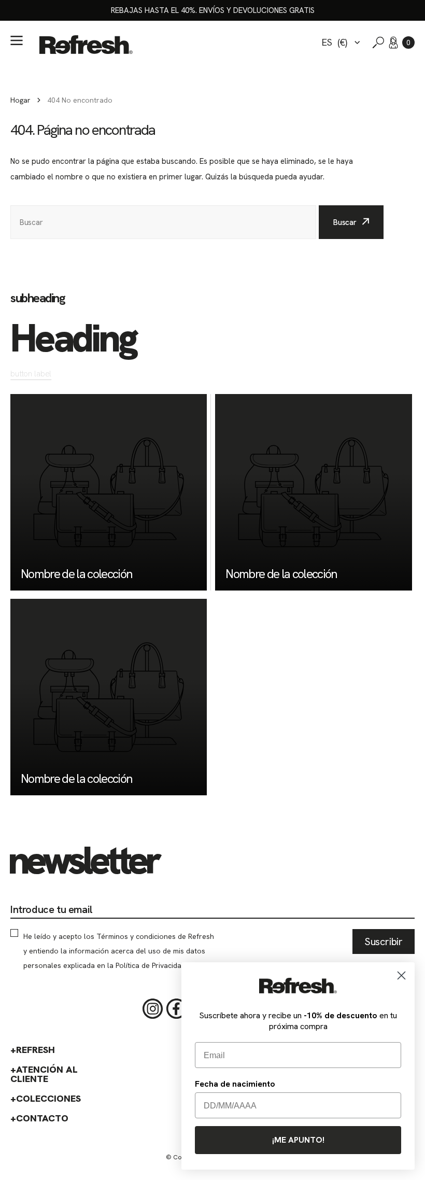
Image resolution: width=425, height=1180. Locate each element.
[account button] (393, 42)
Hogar (20, 100)
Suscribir (383, 941)
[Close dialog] (401, 975)
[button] (408, 42)
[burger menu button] (16, 40)
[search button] (378, 42)
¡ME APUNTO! (298, 1139)
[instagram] (153, 1009)
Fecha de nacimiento (235, 1083)
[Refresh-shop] (86, 44)
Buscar (345, 222)
